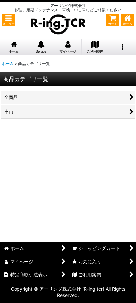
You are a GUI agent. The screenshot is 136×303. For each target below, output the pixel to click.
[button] (8, 20)
